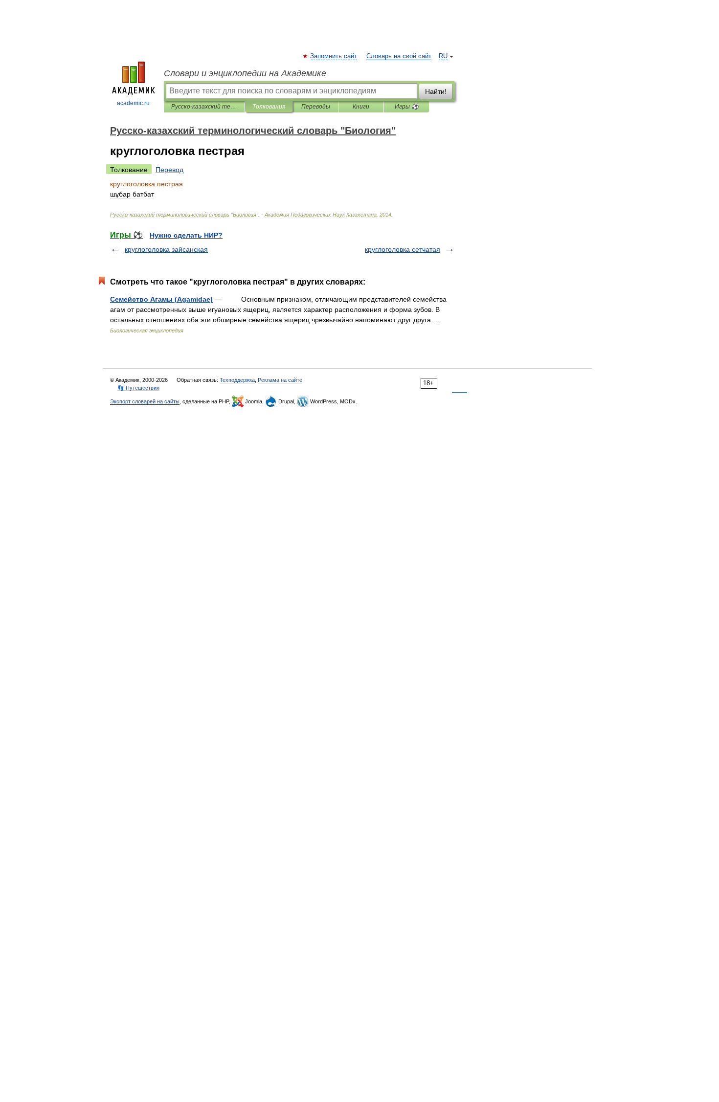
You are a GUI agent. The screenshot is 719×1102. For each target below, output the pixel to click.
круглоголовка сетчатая (402, 249)
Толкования (268, 106)
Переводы (315, 106)
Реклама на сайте (280, 380)
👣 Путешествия (138, 388)
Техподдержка (237, 380)
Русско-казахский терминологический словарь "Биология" (204, 106)
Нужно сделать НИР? (186, 235)
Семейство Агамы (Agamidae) (161, 299)
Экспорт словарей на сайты (145, 401)
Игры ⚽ (407, 106)
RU (443, 56)
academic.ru (133, 103)
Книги (361, 106)
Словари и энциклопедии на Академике (245, 73)
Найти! (436, 91)
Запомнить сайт (334, 56)
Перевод (169, 170)
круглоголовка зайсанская (166, 249)
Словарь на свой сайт (398, 56)
